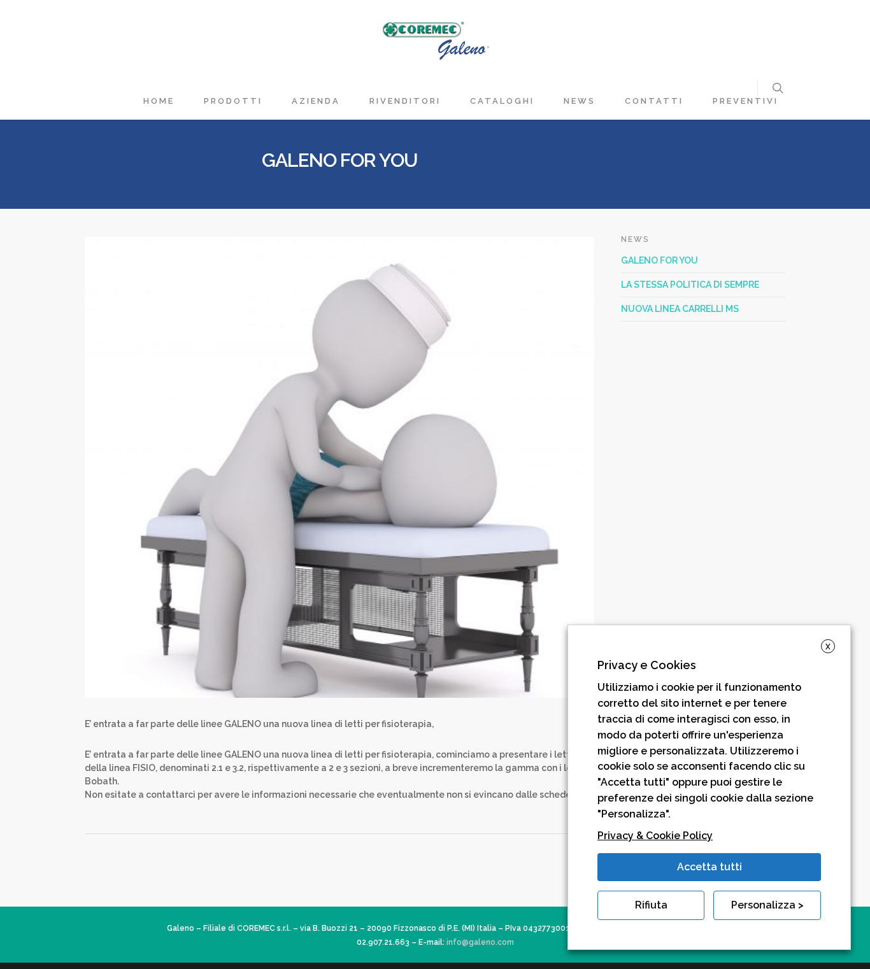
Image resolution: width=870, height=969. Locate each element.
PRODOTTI (233, 101)
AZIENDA (316, 101)
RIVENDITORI (405, 101)
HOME (159, 101)
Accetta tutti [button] (709, 867)
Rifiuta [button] (651, 905)
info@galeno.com (480, 942)
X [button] (828, 646)
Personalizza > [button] (767, 905)
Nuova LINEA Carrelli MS (680, 309)
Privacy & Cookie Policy (655, 836)
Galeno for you (659, 260)
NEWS (579, 101)
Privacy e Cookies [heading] (646, 665)
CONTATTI (654, 101)
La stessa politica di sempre (690, 284)
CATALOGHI (502, 101)
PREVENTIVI (745, 101)
